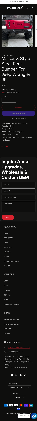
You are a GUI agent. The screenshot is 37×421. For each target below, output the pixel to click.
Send (8, 217)
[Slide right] (23, 51)
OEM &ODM (8, 238)
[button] (4, 8)
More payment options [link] (19, 118)
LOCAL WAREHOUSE (11, 261)
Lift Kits (7, 333)
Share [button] (6, 146)
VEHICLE (7, 252)
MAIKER (7, 266)
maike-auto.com (16, 413)
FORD (6, 286)
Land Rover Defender (12, 304)
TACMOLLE (8, 247)
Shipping (4, 92)
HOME (6, 233)
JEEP (6, 281)
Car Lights (8, 329)
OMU (6, 242)
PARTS (6, 256)
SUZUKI (7, 290)
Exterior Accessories (11, 319)
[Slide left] (14, 51)
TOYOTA (7, 295)
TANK (6, 299)
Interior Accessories (11, 324)
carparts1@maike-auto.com (19, 347)
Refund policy (27, 413)
